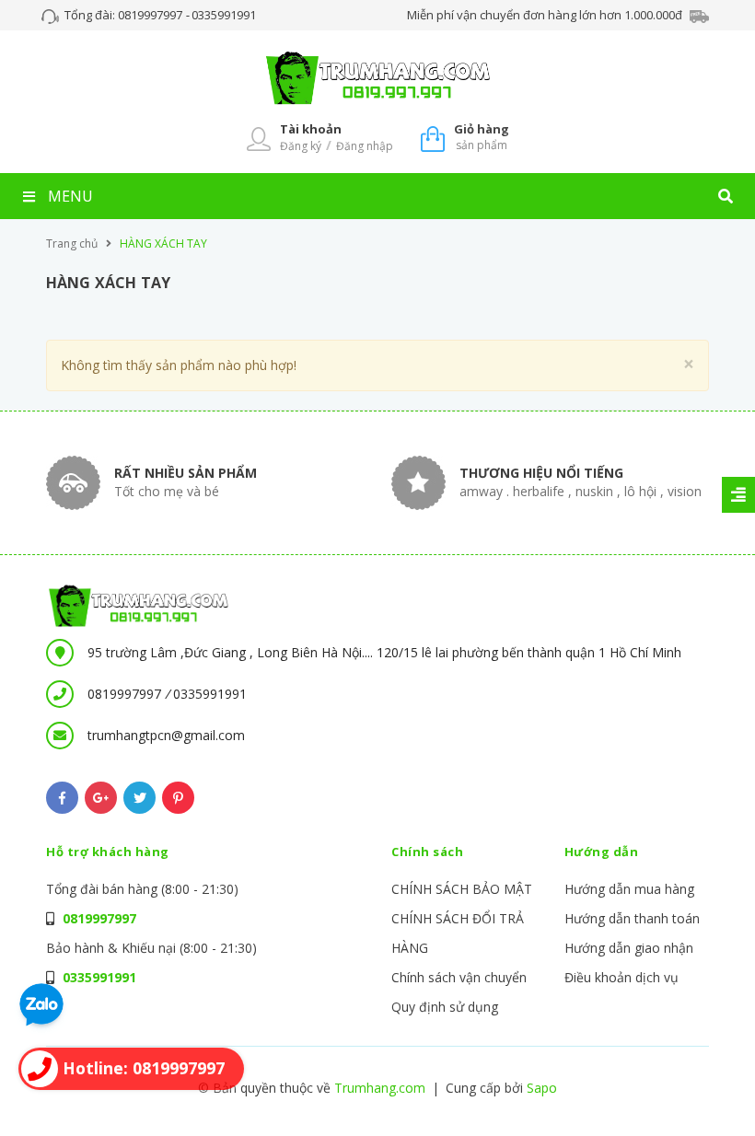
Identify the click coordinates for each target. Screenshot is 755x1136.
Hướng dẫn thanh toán (632, 918)
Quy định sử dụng (444, 1006)
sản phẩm (481, 137)
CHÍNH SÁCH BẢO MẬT (461, 889)
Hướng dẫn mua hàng (629, 889)
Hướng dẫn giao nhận (628, 947)
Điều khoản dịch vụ (621, 977)
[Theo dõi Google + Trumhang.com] (101, 798)
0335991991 (224, 14)
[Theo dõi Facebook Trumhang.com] (62, 798)
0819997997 (151, 14)
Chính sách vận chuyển (459, 977)
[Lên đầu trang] (705, 1091)
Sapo (542, 1087)
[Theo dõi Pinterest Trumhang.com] (178, 798)
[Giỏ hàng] (433, 137)
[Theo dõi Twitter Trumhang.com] (139, 798)
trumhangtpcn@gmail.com (166, 735)
